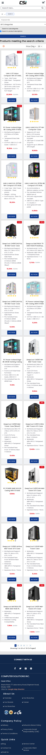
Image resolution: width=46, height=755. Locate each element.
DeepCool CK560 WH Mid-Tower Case (35, 361)
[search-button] (42, 8)
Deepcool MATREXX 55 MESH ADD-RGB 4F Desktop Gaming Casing (12, 608)
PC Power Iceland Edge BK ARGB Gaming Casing (12, 361)
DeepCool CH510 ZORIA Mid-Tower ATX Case (35, 425)
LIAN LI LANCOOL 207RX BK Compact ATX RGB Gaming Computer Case (35, 184)
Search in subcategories (10, 29)
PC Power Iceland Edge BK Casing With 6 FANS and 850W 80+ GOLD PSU (12, 128)
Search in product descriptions (12, 31)
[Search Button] (43, 2)
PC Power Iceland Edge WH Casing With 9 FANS (35, 303)
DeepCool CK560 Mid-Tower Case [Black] (12, 425)
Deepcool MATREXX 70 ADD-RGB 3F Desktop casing (34, 245)
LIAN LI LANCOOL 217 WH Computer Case (35, 128)
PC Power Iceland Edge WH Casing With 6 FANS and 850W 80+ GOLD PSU (34, 74)
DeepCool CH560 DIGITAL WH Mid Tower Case (12, 303)
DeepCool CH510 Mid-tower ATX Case (34, 608)
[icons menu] (15, 668)
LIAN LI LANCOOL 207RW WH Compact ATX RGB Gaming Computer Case (12, 184)
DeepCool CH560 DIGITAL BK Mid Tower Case (12, 245)
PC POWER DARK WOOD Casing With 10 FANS (12, 489)
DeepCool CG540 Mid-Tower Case (35, 547)
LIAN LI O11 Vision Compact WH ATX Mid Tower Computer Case (12, 74)
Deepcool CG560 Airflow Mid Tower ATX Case (12, 547)
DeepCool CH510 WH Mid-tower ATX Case (35, 489)
